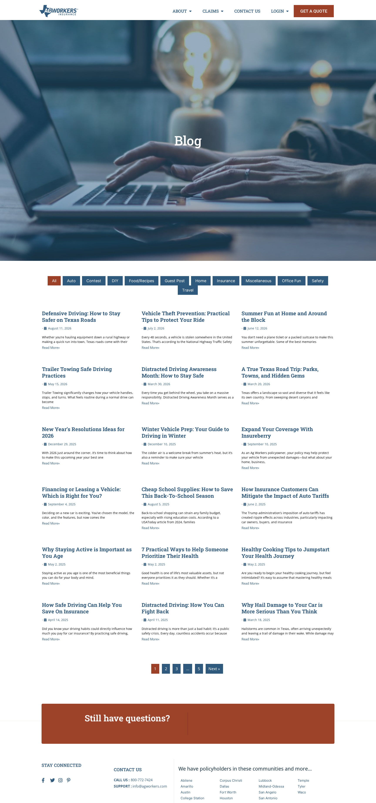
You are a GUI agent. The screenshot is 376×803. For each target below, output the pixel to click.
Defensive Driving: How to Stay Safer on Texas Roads (81, 316)
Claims (211, 11)
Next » (214, 668)
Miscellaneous (258, 280)
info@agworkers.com (150, 786)
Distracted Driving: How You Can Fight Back (183, 608)
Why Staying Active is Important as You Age (87, 552)
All (54, 280)
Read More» (51, 347)
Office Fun (291, 280)
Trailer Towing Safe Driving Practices (77, 372)
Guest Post (175, 280)
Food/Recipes (141, 280)
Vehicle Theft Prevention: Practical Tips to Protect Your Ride (186, 316)
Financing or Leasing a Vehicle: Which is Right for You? (81, 492)
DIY (115, 280)
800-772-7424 (142, 780)
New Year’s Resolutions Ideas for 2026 (83, 432)
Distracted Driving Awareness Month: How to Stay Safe (179, 372)
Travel (187, 290)
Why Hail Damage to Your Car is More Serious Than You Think (282, 608)
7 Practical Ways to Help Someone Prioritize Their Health (185, 552)
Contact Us (247, 11)
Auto (71, 280)
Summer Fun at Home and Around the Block (284, 316)
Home (200, 280)
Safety (318, 280)
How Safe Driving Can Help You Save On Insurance (82, 608)
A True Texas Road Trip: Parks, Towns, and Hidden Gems (280, 372)
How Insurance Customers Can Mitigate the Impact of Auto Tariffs (285, 492)
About (180, 11)
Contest (93, 280)
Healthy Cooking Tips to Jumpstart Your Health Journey (285, 552)
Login (277, 11)
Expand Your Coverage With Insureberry (277, 432)
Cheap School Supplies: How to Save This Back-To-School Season (187, 492)
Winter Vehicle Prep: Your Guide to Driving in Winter (185, 432)
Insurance (226, 280)
